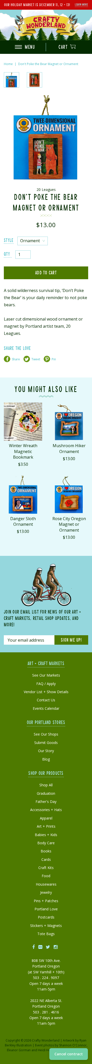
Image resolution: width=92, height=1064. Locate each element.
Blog (46, 759)
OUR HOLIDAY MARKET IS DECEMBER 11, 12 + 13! (37, 4)
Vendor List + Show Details (46, 691)
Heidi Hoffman (48, 1050)
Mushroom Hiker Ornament (69, 448)
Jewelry (46, 892)
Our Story (46, 750)
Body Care (46, 842)
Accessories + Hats (46, 809)
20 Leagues (46, 189)
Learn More (81, 4)
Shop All (46, 784)
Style (9, 240)
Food (46, 875)
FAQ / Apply (46, 683)
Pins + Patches (46, 900)
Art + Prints (46, 826)
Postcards (46, 917)
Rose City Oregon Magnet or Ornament (69, 524)
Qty (7, 253)
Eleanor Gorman (19, 1050)
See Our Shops (46, 734)
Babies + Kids (46, 834)
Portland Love (46, 909)
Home (8, 64)
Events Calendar (46, 708)
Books (46, 851)
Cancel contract (68, 1053)
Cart (64, 46)
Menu (29, 46)
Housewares (46, 884)
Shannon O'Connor (73, 1045)
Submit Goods (46, 742)
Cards (46, 859)
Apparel (46, 818)
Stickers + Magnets (46, 925)
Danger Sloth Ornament (23, 521)
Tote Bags (46, 933)
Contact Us (46, 700)
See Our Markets (46, 675)
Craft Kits (46, 867)
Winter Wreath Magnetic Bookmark (23, 451)
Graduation (46, 793)
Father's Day (46, 801)
